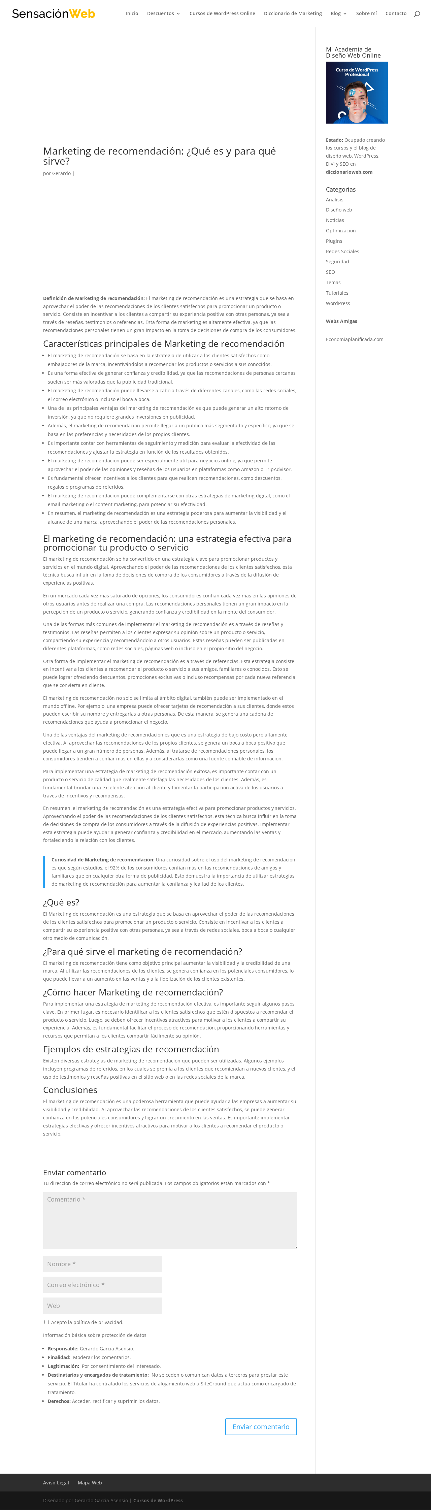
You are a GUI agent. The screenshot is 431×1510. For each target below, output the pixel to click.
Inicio (132, 14)
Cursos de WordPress (158, 1500)
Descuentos (160, 14)
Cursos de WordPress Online (222, 14)
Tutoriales (337, 293)
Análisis (334, 199)
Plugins (334, 241)
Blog (336, 14)
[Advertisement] (170, 96)
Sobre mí (366, 14)
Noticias (335, 220)
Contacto (396, 14)
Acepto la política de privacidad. (87, 1322)
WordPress (338, 303)
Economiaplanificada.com (355, 339)
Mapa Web (90, 1482)
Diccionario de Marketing (293, 14)
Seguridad (337, 261)
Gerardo (61, 173)
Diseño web (339, 209)
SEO (330, 272)
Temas (333, 282)
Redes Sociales (342, 251)
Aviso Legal (56, 1482)
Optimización (341, 230)
